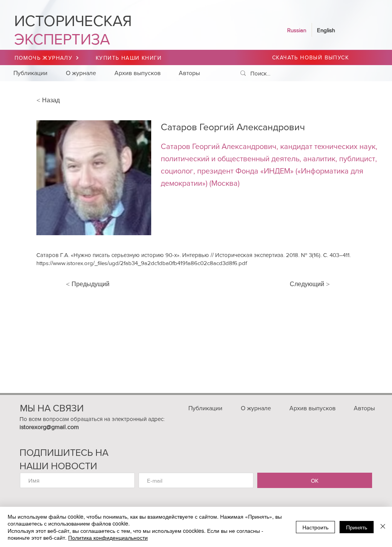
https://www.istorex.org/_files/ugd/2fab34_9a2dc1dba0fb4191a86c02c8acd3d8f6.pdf (141, 263)
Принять (356, 527)
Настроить (315, 527)
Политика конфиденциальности (108, 537)
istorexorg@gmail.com (49, 427)
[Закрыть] (382, 527)
